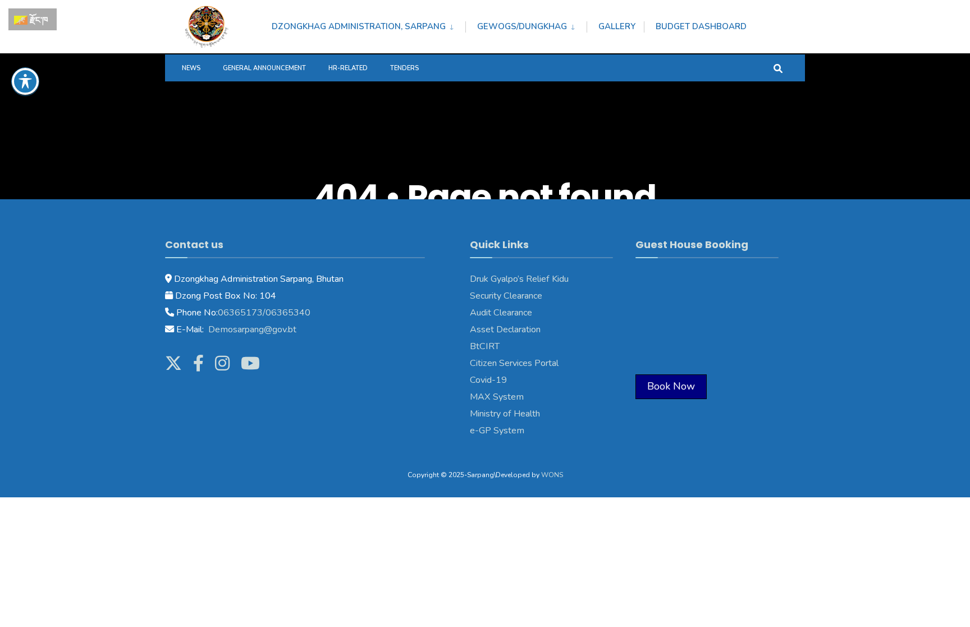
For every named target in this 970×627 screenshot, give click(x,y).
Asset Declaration (505, 329)
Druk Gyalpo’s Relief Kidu (519, 279)
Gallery (616, 26)
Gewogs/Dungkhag (522, 26)
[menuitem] (368, 25)
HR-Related (348, 68)
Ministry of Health (505, 414)
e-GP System (497, 430)
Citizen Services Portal (514, 363)
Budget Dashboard (701, 26)
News (191, 68)
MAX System (497, 397)
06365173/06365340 (264, 312)
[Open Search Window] (778, 67)
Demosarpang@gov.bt (251, 329)
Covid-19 (488, 380)
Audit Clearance (501, 312)
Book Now (671, 386)
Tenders (404, 68)
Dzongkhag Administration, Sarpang (359, 26)
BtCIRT (485, 346)
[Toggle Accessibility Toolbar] (25, 81)
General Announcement (264, 68)
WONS (552, 474)
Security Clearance (506, 296)
